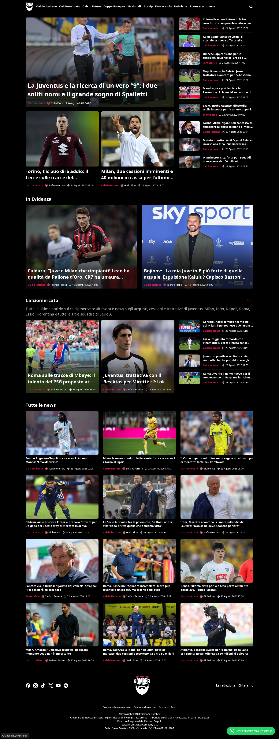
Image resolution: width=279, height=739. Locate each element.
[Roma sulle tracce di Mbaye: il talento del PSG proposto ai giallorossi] (62, 356)
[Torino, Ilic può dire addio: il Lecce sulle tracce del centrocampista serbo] (62, 139)
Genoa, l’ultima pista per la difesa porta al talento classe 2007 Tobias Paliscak (214, 588)
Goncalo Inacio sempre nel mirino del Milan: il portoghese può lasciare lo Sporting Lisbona (227, 325)
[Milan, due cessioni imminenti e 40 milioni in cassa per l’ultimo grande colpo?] (137, 139)
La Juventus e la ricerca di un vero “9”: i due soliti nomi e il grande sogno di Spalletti (92, 89)
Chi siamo (245, 685)
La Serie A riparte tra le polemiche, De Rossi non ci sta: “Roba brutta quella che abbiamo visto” (137, 524)
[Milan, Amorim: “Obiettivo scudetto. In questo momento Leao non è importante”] (62, 624)
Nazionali (134, 6)
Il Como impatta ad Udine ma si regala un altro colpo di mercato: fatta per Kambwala (216, 460)
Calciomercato (69, 6)
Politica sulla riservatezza (117, 707)
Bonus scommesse (202, 6)
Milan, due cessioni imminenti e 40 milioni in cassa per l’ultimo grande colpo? (137, 177)
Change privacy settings (15, 735)
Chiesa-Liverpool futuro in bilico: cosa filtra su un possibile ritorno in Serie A (227, 23)
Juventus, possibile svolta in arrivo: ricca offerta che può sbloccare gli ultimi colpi (226, 360)
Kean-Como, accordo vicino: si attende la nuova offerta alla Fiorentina (223, 40)
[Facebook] (28, 685)
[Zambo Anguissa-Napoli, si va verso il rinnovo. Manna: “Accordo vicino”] (62, 433)
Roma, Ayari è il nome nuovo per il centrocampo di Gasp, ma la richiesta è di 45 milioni (228, 377)
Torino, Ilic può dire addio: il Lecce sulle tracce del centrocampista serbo (57, 177)
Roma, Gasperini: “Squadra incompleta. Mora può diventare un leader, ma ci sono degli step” (136, 588)
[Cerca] (251, 6)
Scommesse (210, 114)
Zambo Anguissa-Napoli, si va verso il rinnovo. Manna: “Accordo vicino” (57, 460)
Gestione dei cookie (145, 707)
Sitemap (163, 707)
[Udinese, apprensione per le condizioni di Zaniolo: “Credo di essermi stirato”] (189, 58)
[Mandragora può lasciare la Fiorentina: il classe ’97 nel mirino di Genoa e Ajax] (189, 92)
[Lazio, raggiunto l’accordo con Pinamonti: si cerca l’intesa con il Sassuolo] (189, 343)
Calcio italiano (46, 6)
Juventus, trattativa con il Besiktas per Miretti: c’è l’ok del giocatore (134, 381)
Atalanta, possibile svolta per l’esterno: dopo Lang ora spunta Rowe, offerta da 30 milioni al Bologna (214, 651)
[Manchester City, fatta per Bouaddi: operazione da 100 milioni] (189, 162)
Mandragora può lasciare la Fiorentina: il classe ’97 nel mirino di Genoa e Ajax (227, 92)
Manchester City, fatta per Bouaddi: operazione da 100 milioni (227, 159)
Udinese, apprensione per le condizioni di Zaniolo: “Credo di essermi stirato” (223, 57)
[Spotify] (66, 685)
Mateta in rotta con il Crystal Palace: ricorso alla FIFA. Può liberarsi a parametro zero (227, 144)
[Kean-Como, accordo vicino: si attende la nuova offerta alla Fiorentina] (189, 41)
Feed (174, 707)
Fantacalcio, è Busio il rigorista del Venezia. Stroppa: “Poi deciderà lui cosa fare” (61, 588)
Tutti (250, 300)
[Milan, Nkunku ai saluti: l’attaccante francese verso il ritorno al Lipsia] (139, 433)
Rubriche (180, 6)
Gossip (148, 6)
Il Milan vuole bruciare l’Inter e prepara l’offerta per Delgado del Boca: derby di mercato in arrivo (61, 524)
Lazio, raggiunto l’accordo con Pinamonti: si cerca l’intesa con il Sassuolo (225, 342)
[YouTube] (58, 685)
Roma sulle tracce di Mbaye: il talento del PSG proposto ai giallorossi (61, 381)
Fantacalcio (163, 6)
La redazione (225, 685)
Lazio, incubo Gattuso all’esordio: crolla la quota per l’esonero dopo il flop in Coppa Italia (227, 109)
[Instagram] (35, 685)
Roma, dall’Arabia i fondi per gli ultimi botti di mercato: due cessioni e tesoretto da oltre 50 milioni (138, 651)
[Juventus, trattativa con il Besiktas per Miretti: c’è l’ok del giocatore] (137, 356)
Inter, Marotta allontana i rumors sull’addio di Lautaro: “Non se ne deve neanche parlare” (211, 524)
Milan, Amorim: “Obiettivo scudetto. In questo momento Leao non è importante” (57, 651)
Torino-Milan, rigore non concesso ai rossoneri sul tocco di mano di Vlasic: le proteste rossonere (227, 126)
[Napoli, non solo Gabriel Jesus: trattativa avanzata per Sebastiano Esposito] (189, 75)
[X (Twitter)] (50, 685)
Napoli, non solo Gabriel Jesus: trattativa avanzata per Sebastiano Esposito (227, 75)
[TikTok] (43, 685)
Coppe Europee (114, 6)
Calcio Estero (92, 6)
